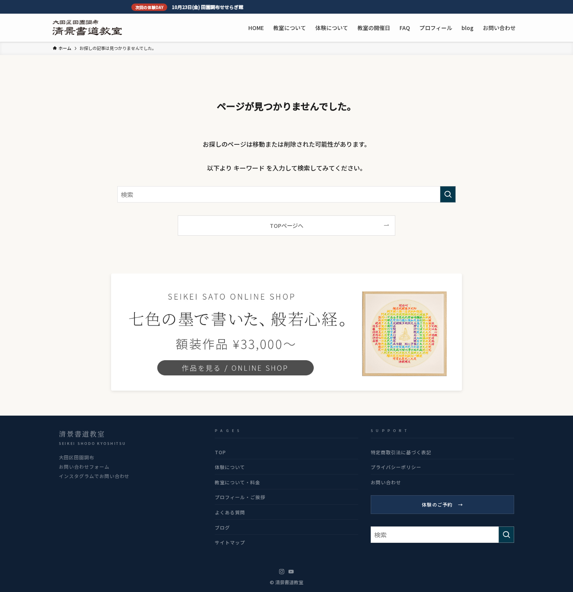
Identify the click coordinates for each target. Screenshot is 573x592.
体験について (230, 467)
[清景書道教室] (87, 28)
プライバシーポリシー (396, 467)
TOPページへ (286, 225)
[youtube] (291, 571)
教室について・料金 (237, 482)
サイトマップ (230, 542)
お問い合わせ (386, 482)
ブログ (222, 527)
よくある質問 (230, 512)
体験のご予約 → (442, 504)
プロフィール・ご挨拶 (240, 497)
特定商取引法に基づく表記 (401, 452)
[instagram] (281, 571)
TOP (220, 452)
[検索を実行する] (448, 194)
